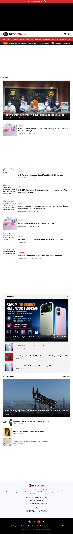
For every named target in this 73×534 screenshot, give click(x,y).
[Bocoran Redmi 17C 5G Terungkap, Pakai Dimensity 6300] (9, 367)
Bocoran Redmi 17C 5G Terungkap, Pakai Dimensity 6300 (33, 366)
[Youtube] (38, 521)
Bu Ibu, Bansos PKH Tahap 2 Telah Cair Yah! (36, 223)
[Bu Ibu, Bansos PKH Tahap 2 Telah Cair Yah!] (10, 223)
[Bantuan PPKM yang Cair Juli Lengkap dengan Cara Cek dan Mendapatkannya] (10, 129)
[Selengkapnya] (36, 485)
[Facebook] (29, 521)
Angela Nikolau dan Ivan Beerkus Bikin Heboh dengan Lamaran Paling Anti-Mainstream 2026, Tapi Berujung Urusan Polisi (36, 411)
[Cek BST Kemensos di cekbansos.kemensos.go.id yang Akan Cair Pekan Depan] (10, 191)
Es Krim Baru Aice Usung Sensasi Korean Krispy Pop (30, 431)
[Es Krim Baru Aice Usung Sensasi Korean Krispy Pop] (7, 432)
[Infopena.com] (15, 34)
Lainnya (64, 296)
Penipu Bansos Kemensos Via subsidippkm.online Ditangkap (34, 115)
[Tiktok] (43, 521)
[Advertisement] (36, 61)
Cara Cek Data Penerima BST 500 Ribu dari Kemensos (40, 256)
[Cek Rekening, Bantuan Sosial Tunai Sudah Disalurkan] (10, 174)
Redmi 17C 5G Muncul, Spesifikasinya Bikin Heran (31, 346)
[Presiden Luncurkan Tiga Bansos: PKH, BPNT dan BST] (10, 239)
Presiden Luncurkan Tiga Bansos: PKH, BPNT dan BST (40, 239)
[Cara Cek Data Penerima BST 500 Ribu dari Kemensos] (10, 255)
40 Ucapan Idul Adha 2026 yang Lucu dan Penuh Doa (30, 441)
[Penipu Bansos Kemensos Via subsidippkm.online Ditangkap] (36, 100)
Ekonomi (21, 125)
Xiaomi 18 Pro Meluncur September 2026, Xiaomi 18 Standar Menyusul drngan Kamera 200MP (36, 337)
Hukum (7, 111)
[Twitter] (34, 521)
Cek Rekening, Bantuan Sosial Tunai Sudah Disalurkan (40, 175)
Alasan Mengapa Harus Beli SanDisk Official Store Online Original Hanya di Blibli (41, 356)
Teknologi (21, 252)
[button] (65, 34)
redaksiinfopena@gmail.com (38, 503)
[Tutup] (45, 1)
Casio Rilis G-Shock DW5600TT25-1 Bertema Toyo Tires (31, 421)
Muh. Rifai (10, 117)
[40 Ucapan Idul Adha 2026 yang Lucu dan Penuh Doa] (7, 442)
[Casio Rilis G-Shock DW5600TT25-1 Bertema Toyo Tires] (7, 422)
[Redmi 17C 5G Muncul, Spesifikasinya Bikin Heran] (9, 347)
